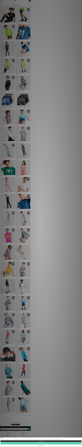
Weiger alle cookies (41, 445)
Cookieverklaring (60, 439)
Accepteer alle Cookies (41, 443)
